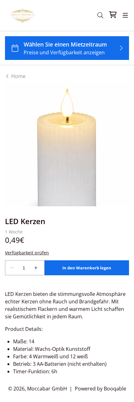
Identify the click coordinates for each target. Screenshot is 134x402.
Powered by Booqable (100, 388)
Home (18, 76)
